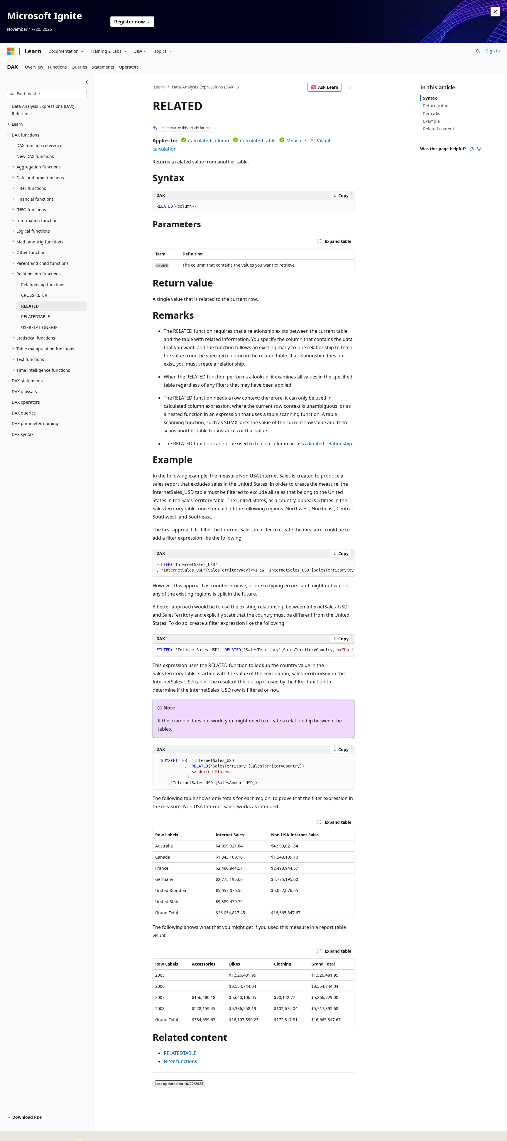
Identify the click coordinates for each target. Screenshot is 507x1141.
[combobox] (47, 93)
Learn (159, 87)
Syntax (430, 98)
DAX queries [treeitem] (24, 413)
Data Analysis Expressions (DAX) (203, 87)
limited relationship (330, 443)
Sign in (493, 51)
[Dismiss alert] (495, 11)
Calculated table (258, 140)
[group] (253, 567)
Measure (296, 140)
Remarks (431, 113)
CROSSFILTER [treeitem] (34, 295)
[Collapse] (86, 82)
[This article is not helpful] (478, 148)
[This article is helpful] (471, 148)
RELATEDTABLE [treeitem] (35, 316)
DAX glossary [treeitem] (24, 391)
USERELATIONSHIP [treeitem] (39, 327)
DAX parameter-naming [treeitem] (35, 423)
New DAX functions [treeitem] (35, 156)
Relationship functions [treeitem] (43, 284)
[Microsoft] (11, 51)
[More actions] (349, 87)
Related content (438, 129)
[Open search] (478, 51)
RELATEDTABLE (180, 1053)
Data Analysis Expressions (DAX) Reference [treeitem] (43, 109)
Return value (435, 105)
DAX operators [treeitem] (26, 402)
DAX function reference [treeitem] (39, 145)
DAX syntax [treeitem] (22, 434)
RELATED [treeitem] (30, 306)
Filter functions (180, 1061)
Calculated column (208, 140)
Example (431, 121)
